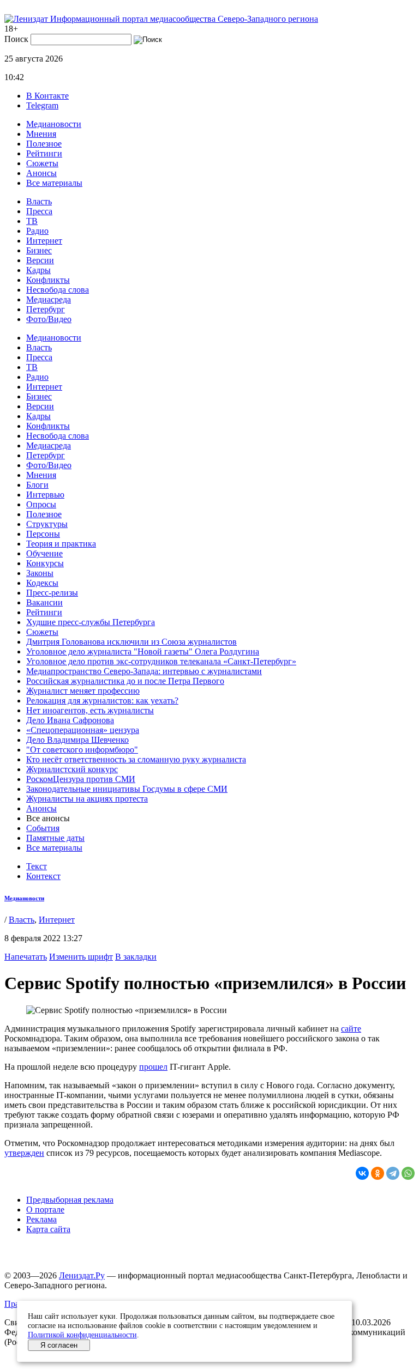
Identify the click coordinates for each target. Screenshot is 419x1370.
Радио (37, 230)
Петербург (45, 309)
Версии (40, 260)
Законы (39, 573)
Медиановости (53, 124)
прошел (153, 1066)
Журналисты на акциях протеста (87, 798)
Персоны (43, 533)
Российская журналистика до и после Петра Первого (125, 681)
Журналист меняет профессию (83, 690)
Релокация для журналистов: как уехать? (102, 700)
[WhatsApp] (408, 1173)
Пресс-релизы (52, 592)
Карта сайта (48, 1229)
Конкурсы (45, 563)
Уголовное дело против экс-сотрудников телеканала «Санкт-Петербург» (161, 661)
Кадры (38, 270)
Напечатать (25, 956)
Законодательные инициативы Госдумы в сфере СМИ (127, 788)
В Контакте (47, 95)
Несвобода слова (57, 289)
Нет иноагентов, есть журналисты (90, 710)
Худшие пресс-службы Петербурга (90, 622)
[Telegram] (392, 1173)
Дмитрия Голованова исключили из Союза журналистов (131, 641)
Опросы (41, 504)
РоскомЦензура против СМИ (80, 779)
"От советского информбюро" (82, 749)
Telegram (42, 105)
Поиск (16, 39)
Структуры (47, 524)
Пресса (39, 211)
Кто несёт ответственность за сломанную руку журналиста (136, 759)
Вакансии (44, 602)
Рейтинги (44, 153)
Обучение (44, 553)
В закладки (136, 956)
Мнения (41, 133)
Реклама (41, 1219)
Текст (36, 866)
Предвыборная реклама (69, 1199)
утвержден (24, 1152)
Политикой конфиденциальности (82, 1334)
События (42, 828)
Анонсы (41, 173)
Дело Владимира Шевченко (77, 739)
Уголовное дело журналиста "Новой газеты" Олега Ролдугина (142, 651)
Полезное (44, 143)
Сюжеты (42, 163)
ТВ (32, 221)
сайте (351, 1028)
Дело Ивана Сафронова (70, 720)
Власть (39, 201)
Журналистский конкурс (72, 769)
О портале (45, 1209)
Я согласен (58, 1345)
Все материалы (54, 182)
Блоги (37, 484)
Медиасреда (48, 299)
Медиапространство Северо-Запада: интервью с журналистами (144, 671)
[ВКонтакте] (362, 1173)
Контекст (43, 876)
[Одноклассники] (377, 1173)
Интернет (44, 240)
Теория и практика (61, 543)
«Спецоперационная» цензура (82, 730)
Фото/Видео (48, 319)
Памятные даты (55, 837)
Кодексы (42, 582)
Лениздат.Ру (82, 1275)
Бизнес (39, 250)
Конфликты (48, 279)
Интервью (45, 494)
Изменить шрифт (81, 956)
